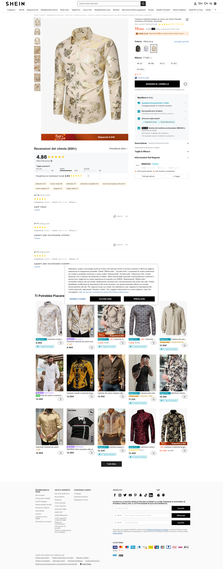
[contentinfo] (151, 549)
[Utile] (114, 216)
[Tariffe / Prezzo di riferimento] (145, 29)
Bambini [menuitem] (116, 10)
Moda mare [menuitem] (64, 10)
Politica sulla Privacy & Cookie (157, 530)
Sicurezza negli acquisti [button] (151, 119)
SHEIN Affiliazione (61, 515)
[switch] (87, 176)
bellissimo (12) (41, 184)
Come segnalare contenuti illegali (60, 519)
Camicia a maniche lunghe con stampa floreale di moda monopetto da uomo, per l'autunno (173, 447)
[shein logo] (15, 3)
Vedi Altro (111, 464)
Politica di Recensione (43, 161)
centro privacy (117, 533)
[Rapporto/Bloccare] (126, 216)
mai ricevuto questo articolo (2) (114, 184)
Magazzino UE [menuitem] (32, 10)
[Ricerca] (143, 3)
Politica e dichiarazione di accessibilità (63, 531)
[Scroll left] (212, 9)
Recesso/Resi (60, 497)
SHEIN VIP (58, 512)
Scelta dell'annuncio (92, 561)
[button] (210, 3)
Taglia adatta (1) (72, 188)
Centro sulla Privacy (42, 558)
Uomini (42, 15)
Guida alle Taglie (61, 509)
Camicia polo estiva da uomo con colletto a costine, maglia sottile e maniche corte (142, 393)
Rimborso (58, 500)
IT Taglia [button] (146, 58)
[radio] (138, 48)
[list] (133, 495)
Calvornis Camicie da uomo (47, 447)
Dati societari (40, 495)
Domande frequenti (81, 497)
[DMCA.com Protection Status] (121, 555)
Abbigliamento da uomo (54, 15)
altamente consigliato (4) (89, 184)
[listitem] (49, 325)
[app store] (158, 496)
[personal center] (195, 3)
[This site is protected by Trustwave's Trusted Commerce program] (115, 555)
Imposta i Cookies (82, 558)
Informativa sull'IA (59, 561)
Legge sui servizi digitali (41, 517)
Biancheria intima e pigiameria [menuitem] (134, 10)
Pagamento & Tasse (81, 500)
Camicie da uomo (80, 15)
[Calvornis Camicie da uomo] (49, 426)
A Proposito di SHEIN (42, 498)
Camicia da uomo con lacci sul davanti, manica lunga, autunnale (173, 339)
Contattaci (77, 494)
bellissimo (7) (71, 184)
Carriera (38, 514)
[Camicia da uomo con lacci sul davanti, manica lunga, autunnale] (173, 319)
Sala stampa (39, 511)
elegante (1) (58, 188)
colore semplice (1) (42, 188)
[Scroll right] (215, 9)
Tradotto (37, 210)
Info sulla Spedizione (62, 494)
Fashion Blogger (41, 501)
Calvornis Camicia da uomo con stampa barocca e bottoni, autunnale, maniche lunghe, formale (49, 339)
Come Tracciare (60, 506)
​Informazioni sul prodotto (60, 527)
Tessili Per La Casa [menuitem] (196, 10)
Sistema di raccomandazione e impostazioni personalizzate (56, 564)
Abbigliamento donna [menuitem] (49, 10)
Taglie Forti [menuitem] (76, 10)
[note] (45, 346)
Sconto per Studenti (42, 508)
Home (36, 15)
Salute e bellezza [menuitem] (179, 10)
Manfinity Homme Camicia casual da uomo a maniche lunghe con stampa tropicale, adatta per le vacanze (173, 393)
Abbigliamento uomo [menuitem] (102, 10)
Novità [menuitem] (21, 10)
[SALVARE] (185, 84)
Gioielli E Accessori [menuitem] (163, 10)
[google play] (163, 496)
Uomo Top (68, 15)
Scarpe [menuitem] (151, 10)
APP (158, 490)
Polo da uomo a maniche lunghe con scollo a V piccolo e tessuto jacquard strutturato (49, 395)
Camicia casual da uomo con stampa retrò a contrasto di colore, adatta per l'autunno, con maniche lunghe (111, 447)
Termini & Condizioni (42, 561)
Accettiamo (118, 543)
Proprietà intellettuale (75, 561)
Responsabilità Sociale (43, 505)
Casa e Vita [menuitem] (87, 10)
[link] (200, 3)
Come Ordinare (60, 503)
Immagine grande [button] (181, 42)
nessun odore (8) (56, 184)
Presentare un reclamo (43, 522)
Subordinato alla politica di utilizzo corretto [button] (157, 114)
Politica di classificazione (60, 523)
